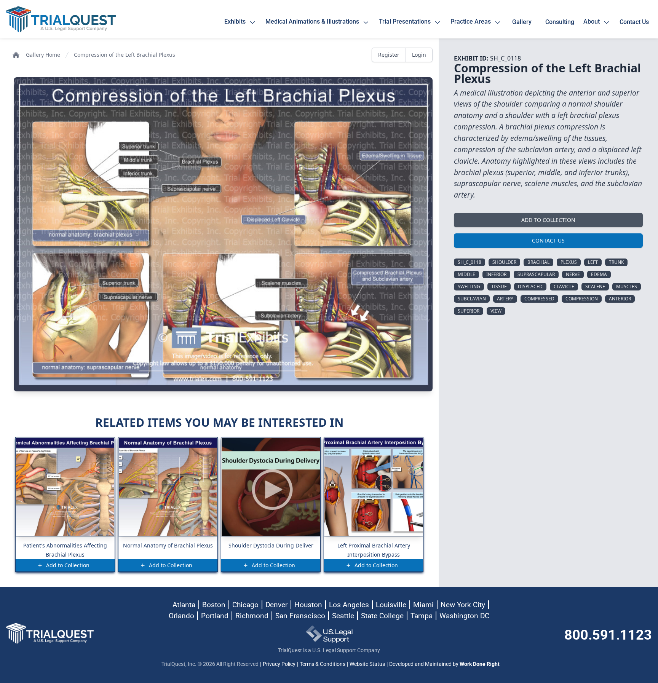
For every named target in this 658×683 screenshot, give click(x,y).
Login (419, 54)
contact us (634, 22)
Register (388, 54)
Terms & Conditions (322, 664)
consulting (559, 22)
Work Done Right (480, 664)
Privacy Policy (279, 664)
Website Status (367, 664)
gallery (523, 22)
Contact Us (548, 240)
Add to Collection (548, 219)
